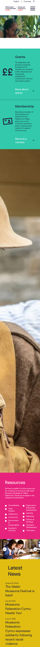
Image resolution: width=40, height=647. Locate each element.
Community (13, 517)
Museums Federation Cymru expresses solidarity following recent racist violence (18, 632)
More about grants (21, 90)
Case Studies (11, 509)
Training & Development (31, 526)
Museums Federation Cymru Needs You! (18, 608)
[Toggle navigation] (32, 8)
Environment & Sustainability (13, 522)
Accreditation (13, 505)
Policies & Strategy (30, 520)
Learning (29, 513)
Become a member (21, 140)
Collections (13, 514)
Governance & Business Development (31, 507)
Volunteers (30, 530)
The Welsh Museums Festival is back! (20, 591)
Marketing (30, 516)
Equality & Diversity (12, 529)
